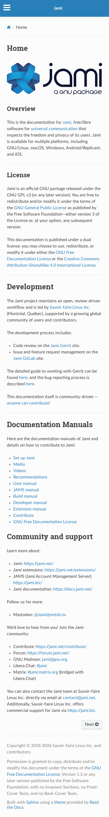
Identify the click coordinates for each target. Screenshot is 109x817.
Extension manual (29, 509)
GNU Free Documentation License (45, 522)
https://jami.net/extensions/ (70, 570)
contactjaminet (79, 698)
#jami (42, 666)
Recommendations (30, 477)
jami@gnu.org (54, 659)
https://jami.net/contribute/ (61, 647)
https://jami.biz (81, 710)
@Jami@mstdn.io (50, 615)
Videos (19, 471)
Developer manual (30, 503)
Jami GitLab (24, 358)
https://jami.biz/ (27, 583)
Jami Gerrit (61, 346)
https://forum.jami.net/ (48, 653)
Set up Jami (24, 458)
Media (19, 464)
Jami (58, 8)
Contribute (23, 515)
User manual (25, 483)
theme (60, 802)
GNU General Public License (40, 208)
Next (90, 724)
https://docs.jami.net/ (73, 589)
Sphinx (32, 802)
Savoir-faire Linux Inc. (70, 307)
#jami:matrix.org (43, 672)
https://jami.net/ (39, 564)
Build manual (25, 496)
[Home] (9, 27)
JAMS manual (26, 490)
